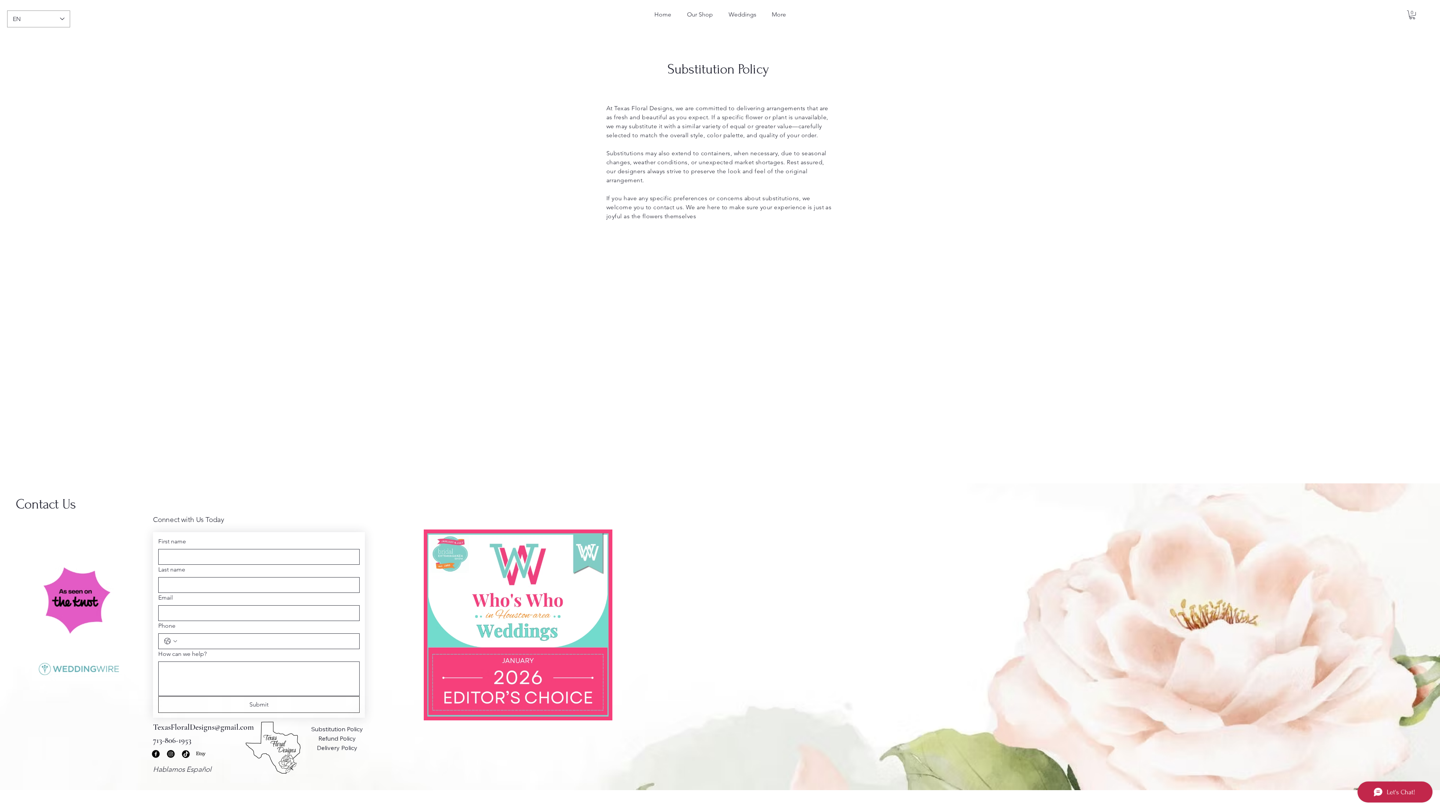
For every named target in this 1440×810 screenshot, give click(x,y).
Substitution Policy (337, 729)
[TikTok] (185, 754)
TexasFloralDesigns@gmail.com (203, 727)
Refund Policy (337, 738)
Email (165, 597)
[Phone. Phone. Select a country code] (170, 641)
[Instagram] (171, 754)
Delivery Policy (337, 748)
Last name (171, 569)
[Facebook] (155, 754)
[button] (1412, 15)
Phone (167, 625)
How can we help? (182, 653)
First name (172, 541)
